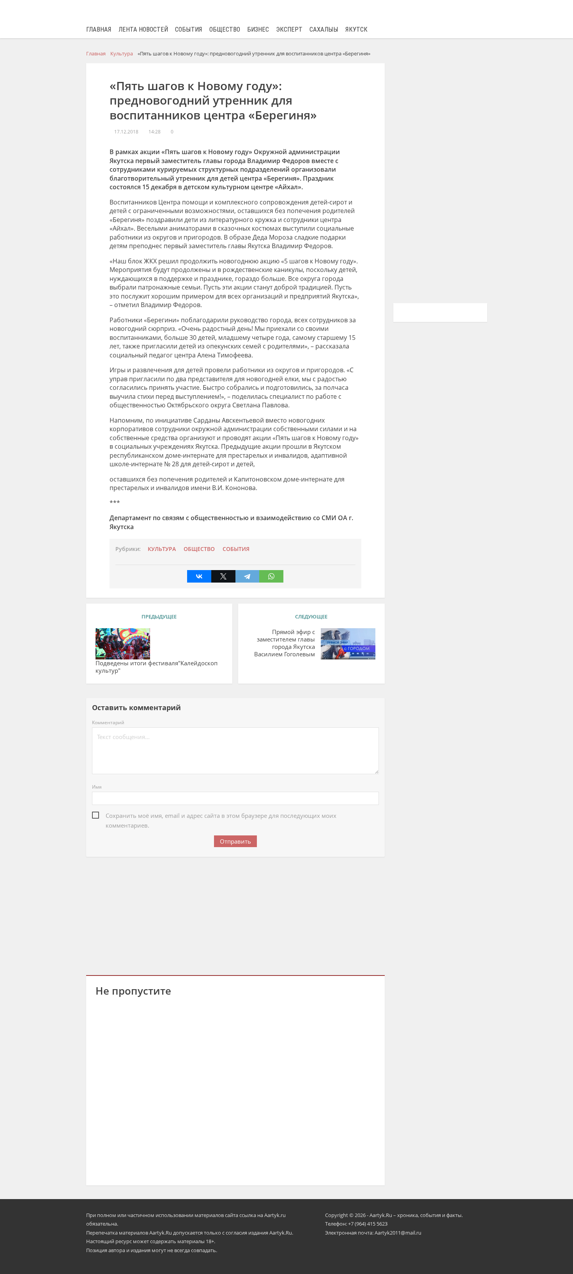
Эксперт (289, 29)
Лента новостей (143, 29)
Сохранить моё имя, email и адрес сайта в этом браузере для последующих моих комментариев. (221, 816)
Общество (224, 29)
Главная (98, 29)
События (188, 29)
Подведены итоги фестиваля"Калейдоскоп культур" (157, 666)
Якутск (356, 29)
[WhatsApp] (271, 576)
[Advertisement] (235, 914)
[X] (223, 576)
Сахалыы (323, 29)
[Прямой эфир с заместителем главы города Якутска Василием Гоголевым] (348, 643)
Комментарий (108, 722)
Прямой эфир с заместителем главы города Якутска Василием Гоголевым (284, 642)
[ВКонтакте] (199, 576)
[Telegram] (247, 576)
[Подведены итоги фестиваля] (123, 643)
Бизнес (258, 29)
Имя (97, 787)
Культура (162, 549)
